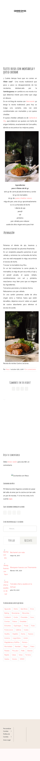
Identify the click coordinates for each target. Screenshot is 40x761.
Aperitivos (24, 609)
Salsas (14, 655)
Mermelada (8, 646)
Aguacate (7, 609)
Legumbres (17, 638)
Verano (14, 659)
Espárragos (17, 625)
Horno (23, 634)
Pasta (32, 646)
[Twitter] (18, 513)
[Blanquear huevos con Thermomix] (6, 563)
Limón (25, 638)
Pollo (23, 650)
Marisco (24, 642)
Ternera (28, 655)
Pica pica (15, 650)
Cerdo (16, 617)
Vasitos (6, 659)
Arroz (32, 609)
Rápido (6, 655)
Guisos (26, 630)
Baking (6, 613)
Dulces (14, 621)
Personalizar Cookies (7, 730)
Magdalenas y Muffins (11, 642)
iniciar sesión (13, 461)
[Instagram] (9, 513)
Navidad (17, 646)
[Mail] (20, 737)
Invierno (7, 638)
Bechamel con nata (17, 552)
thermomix (30, 101)
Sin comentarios (30, 369)
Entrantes (7, 625)
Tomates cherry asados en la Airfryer (21, 586)
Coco (32, 617)
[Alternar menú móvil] (36, 15)
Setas (21, 655)
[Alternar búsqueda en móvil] (32, 15)
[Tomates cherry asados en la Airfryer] (6, 580)
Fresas (26, 625)
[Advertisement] (20, 40)
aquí (10, 498)
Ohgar (25, 646)
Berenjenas (15, 613)
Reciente (28, 540)
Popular (11, 540)
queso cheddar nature (23, 198)
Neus (7, 369)
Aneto (16, 609)
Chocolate (24, 617)
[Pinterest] (14, 513)
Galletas (18, 630)
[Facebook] (5, 513)
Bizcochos (25, 613)
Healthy (7, 634)
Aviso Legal (6, 740)
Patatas (6, 650)
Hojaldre (15, 634)
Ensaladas (23, 621)
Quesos (29, 650)
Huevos (30, 634)
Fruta (33, 625)
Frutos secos (8, 630)
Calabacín (7, 617)
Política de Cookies (6, 735)
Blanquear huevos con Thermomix (23, 567)
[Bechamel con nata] (6, 550)
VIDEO (22, 659)
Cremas (7, 621)
